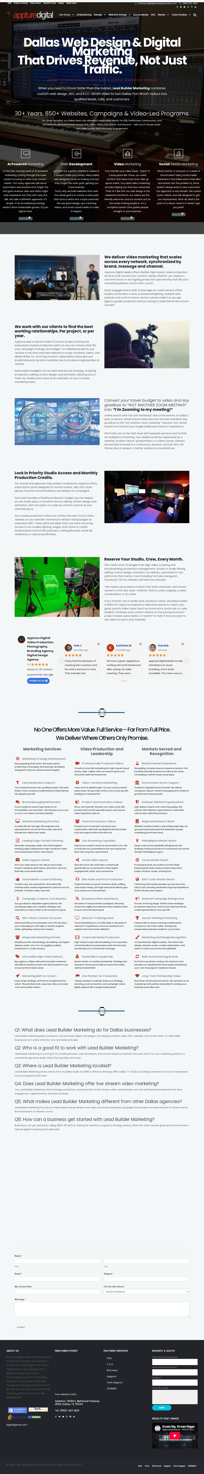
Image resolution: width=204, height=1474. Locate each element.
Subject (108, 1273)
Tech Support (115, 1382)
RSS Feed (112, 1370)
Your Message (160, 1387)
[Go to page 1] (123, 681)
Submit (21, 1327)
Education (35, 3)
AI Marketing (84, 14)
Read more (25, 218)
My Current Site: (23, 1286)
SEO (153, 14)
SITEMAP (112, 1388)
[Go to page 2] (126, 681)
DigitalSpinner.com (16, 1424)
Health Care (49, 3)
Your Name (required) (164, 1357)
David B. (163, 645)
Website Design (118, 14)
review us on (36, 680)
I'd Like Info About (114, 1286)
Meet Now (71, 3)
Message (20, 1299)
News (61, 3)
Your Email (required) (164, 1367)
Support (112, 1376)
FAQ (109, 1358)
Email (18, 1273)
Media (161, 14)
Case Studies (179, 14)
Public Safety (21, 3)
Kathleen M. (124, 645)
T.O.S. (110, 1364)
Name (18, 1256)
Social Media (140, 14)
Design (98, 14)
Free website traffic (66, 1394)
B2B (9, 3)
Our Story (64, 14)
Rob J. (78, 645)
